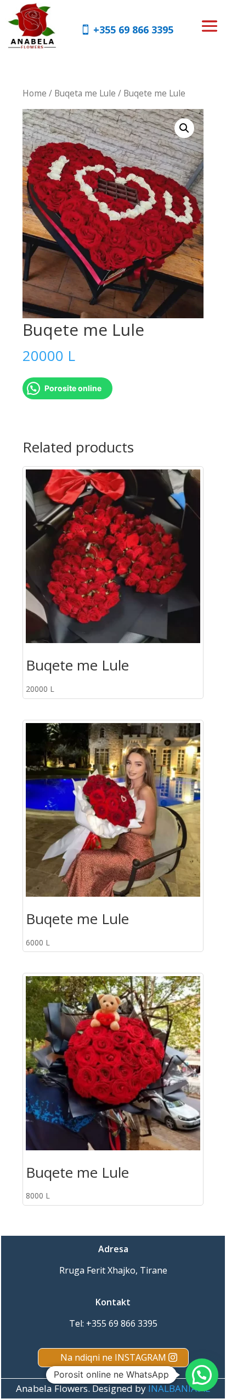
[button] (184, 128)
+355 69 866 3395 (133, 29)
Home (34, 93)
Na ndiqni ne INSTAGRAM (113, 1357)
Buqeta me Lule (85, 93)
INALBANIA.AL (179, 1388)
